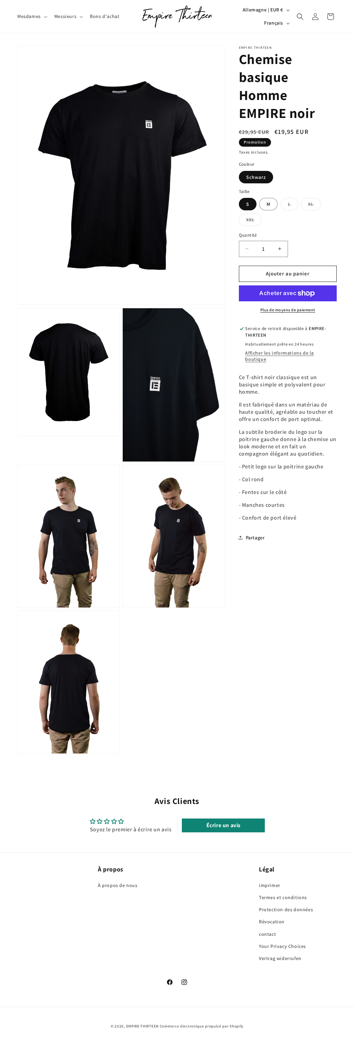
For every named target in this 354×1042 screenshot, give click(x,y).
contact (267, 934)
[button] (31, 16)
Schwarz (256, 177)
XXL (254, 221)
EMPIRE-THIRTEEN (142, 1026)
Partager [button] (255, 537)
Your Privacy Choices (282, 946)
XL (314, 205)
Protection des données (286, 909)
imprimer (269, 885)
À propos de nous (118, 885)
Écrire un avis (223, 825)
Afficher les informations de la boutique (279, 356)
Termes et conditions (283, 897)
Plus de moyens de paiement (287, 309)
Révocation (272, 921)
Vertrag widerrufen (280, 958)
